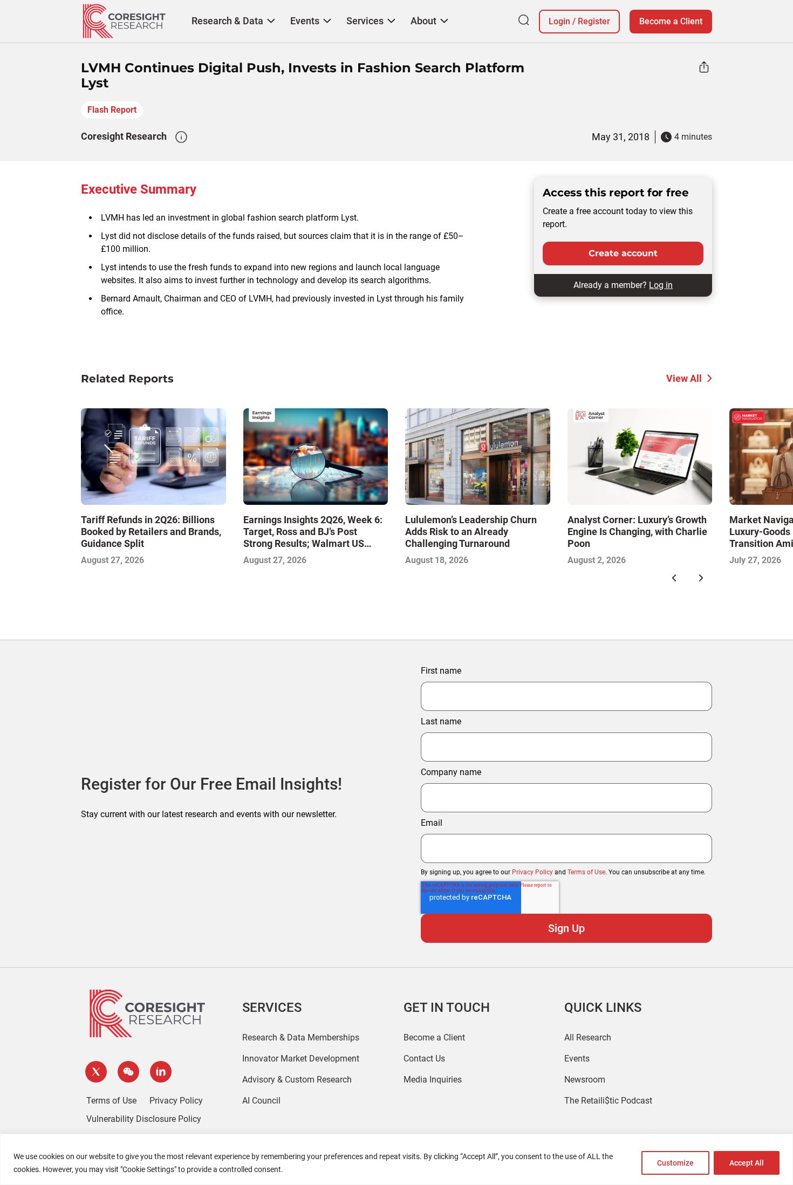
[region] (396, 1159)
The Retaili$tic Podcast (608, 1100)
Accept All (746, 1163)
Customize (675, 1163)
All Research (587, 1037)
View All (684, 378)
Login (559, 21)
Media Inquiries (433, 1079)
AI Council (261, 1100)
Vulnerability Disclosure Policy (143, 1119)
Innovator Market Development (300, 1058)
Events (577, 1058)
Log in (661, 285)
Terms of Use (586, 872)
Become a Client (670, 21)
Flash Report (111, 110)
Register (594, 21)
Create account (623, 253)
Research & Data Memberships (300, 1037)
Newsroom (584, 1079)
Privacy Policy (532, 872)
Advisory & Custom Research (297, 1079)
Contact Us (424, 1058)
